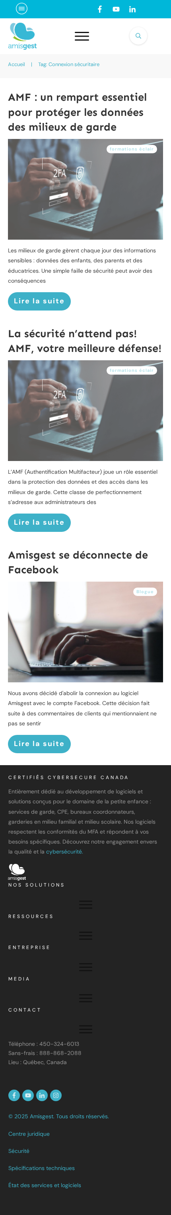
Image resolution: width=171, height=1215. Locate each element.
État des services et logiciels (44, 1185)
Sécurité (18, 1150)
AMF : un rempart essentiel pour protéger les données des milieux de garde (77, 112)
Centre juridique (29, 1133)
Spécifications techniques (41, 1168)
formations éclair (132, 149)
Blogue (145, 591)
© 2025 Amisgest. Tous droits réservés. (58, 1116)
